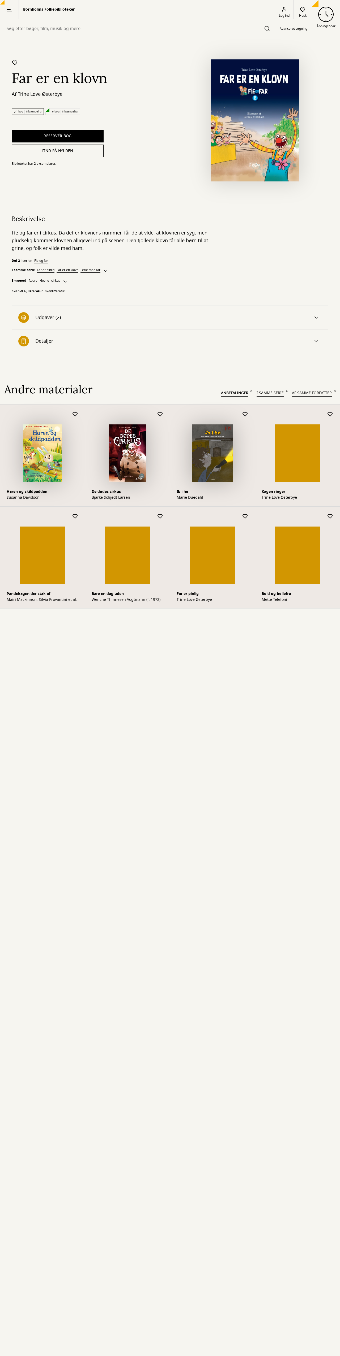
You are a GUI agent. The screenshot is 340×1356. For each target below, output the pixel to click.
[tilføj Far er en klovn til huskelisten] (15, 62)
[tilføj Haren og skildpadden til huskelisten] (75, 414)
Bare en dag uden (108, 594)
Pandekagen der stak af (28, 594)
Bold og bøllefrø (276, 594)
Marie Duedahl (190, 498)
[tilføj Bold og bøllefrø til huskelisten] (330, 516)
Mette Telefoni (274, 600)
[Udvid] (106, 271)
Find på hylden (57, 151)
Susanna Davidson (23, 498)
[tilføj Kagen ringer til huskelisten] (330, 414)
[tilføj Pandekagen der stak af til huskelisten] (75, 516)
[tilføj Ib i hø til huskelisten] (245, 414)
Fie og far (41, 260)
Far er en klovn (67, 270)
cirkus (55, 280)
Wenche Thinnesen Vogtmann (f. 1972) (126, 600)
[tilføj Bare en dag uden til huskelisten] (160, 516)
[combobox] (137, 28)
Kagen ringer (273, 491)
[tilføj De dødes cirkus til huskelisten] (160, 414)
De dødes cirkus (106, 491)
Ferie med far (90, 270)
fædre (33, 280)
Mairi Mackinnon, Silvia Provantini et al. (42, 600)
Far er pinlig (45, 270)
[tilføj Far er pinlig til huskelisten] (245, 516)
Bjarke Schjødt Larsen (111, 498)
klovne (44, 280)
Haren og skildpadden (27, 491)
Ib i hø (182, 491)
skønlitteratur (55, 291)
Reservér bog (57, 136)
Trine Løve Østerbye (40, 94)
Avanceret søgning (293, 28)
